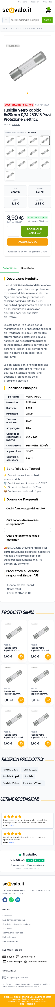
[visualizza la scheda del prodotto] (14, 633)
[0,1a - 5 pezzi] (45, 164)
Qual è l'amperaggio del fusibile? (25, 508)
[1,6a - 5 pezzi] (33, 140)
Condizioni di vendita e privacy (16, 924)
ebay (11, 825)
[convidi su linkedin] (17, 899)
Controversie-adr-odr (12, 932)
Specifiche (27, 268)
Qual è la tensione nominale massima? (23, 537)
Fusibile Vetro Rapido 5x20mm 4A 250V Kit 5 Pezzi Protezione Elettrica (40, 651)
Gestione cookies (10, 941)
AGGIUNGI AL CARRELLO (34, 231)
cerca (47, 20)
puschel (16, 124)
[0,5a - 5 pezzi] (33, 152)
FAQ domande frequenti (13, 920)
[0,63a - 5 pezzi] (10, 164)
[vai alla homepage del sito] (27, 884)
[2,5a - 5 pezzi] (45, 152)
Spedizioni (35, 2)
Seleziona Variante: (20, 132)
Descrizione (9, 268)
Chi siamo (22, 2)
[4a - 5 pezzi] (22, 140)
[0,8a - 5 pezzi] (22, 164)
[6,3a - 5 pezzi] (10, 175)
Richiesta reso (9, 937)
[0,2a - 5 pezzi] (45, 140)
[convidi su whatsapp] (11, 899)
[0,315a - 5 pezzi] (33, 164)
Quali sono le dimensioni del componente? (22, 522)
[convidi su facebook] (4, 899)
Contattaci (48, 2)
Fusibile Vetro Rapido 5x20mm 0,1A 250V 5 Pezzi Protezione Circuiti (14, 738)
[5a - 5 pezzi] (10, 152)
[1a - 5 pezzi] (22, 152)
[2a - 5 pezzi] (10, 140)
